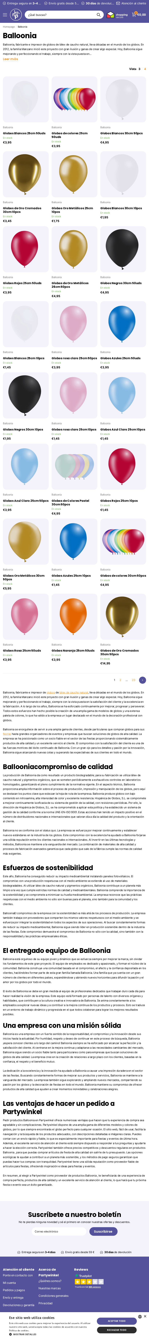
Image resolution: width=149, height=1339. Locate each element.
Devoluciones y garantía (18, 1305)
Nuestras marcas (50, 1288)
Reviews (81, 1269)
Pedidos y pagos (14, 1290)
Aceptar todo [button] (117, 1321)
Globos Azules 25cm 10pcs (71, 576)
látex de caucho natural (73, 692)
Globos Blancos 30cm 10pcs (121, 208)
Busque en (99, 15)
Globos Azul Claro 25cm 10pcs (122, 429)
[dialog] (74, 1325)
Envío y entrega (13, 1297)
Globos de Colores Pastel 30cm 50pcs (70, 502)
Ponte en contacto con (18, 1275)
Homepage (9, 26)
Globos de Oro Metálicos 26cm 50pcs (70, 285)
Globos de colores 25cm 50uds (69, 135)
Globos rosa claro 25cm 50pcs (74, 358)
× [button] (145, 1316)
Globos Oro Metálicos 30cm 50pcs (24, 577)
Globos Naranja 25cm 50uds (73, 651)
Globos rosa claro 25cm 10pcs (74, 429)
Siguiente (142, 680)
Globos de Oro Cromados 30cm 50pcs (119, 652)
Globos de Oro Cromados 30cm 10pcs (22, 210)
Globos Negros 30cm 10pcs (23, 429)
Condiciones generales (54, 1296)
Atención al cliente (18, 1269)
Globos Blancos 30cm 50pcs (121, 133)
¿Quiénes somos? (50, 1281)
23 (133, 680)
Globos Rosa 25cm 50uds (22, 651)
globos (51, 692)
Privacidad (46, 1303)
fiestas (7, 734)
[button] (51, 1334)
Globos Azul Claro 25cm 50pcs (26, 501)
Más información (39, 1330)
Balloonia (8, 127)
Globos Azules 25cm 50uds (120, 358)
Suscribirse (103, 1231)
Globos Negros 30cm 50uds (121, 283)
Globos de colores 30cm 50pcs (123, 576)
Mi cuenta (9, 1282)
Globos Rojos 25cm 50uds (22, 283)
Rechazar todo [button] (116, 1330)
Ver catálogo (5, 15)
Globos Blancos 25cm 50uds (24, 133)
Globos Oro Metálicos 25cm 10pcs (72, 210)
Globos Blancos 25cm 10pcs (23, 358)
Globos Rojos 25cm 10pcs (119, 501)
